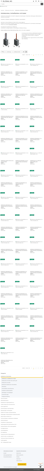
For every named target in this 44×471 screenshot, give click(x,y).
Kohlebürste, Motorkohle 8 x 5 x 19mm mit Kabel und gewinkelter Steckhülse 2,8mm (36, 250)
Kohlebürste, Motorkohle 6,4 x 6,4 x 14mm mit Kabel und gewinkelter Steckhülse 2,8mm (36, 95)
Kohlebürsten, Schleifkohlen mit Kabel (9, 378)
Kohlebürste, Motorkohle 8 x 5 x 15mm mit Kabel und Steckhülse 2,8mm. (36, 183)
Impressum (18, 458)
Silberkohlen (4, 386)
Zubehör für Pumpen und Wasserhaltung (8, 412)
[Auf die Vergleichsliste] (9, 60)
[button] (33, 1)
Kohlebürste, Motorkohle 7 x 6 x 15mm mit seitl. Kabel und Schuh (36, 117)
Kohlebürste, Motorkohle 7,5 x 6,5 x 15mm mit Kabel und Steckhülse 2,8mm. (22, 161)
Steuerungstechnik (4, 406)
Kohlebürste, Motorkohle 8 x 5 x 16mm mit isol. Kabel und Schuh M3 (21, 205)
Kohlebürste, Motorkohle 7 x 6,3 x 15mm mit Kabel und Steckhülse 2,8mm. (21, 139)
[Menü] (42, 463)
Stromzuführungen (5, 394)
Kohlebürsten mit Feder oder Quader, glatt (9, 380)
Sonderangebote (4, 440)
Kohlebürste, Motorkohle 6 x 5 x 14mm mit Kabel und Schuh (6, 95)
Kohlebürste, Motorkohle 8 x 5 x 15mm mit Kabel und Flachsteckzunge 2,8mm (21, 183)
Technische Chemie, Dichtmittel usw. (7, 438)
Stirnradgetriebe (4, 432)
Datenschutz (18, 453)
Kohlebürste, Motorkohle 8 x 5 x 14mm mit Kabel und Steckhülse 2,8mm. (7, 183)
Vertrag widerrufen (22, 464)
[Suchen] (42, 4)
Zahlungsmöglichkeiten (8, 455)
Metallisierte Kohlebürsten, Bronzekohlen (9, 384)
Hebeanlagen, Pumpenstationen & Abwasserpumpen (10, 414)
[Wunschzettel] (36, 1)
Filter (3, 51)
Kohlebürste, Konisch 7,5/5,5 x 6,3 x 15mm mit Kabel (7, 161)
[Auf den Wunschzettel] (12, 60)
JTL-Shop (38, 469)
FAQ (22, 22)
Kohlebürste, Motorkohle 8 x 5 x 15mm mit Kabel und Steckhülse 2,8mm (7, 205)
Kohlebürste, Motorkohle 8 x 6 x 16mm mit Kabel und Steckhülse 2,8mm (36, 272)
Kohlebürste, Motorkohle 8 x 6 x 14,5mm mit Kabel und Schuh (21, 272)
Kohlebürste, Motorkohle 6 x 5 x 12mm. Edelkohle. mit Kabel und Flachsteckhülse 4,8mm (36, 72)
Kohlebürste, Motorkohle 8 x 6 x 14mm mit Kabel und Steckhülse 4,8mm (7, 272)
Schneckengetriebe (4, 430)
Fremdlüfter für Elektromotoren (6, 422)
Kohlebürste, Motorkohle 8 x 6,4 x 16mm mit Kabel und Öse (7, 339)
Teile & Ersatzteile (4, 398)
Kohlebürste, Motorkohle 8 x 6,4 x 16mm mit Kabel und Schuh (36, 339)
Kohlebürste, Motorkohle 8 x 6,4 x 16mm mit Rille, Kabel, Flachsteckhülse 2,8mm (21, 339)
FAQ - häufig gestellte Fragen (6, 442)
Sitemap (17, 456)
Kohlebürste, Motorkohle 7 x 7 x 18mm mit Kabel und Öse (36, 139)
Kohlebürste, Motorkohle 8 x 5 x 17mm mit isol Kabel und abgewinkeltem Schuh (21, 228)
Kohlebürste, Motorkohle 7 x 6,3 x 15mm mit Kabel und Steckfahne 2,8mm (7, 139)
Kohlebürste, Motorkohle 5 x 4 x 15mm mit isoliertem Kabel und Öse (6, 72)
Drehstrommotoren (4, 420)
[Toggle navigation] (1, 0)
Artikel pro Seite (17, 51)
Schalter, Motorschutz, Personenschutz (8, 404)
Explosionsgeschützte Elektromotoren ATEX (8, 424)
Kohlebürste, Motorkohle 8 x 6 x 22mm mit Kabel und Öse (36, 294)
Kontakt (5, 453)
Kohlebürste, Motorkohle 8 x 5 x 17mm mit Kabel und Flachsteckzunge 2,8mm (36, 228)
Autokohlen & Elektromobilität (7, 390)
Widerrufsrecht (19, 460)
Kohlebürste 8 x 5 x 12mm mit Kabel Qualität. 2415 (35, 161)
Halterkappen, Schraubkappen (7, 392)
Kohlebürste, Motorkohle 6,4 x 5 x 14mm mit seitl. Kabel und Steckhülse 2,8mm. (21, 95)
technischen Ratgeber (13, 24)
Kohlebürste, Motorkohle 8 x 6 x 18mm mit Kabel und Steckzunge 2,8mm (21, 294)
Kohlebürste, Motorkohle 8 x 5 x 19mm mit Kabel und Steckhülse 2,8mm (21, 250)
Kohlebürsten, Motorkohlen (6, 376)
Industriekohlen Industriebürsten (8, 388)
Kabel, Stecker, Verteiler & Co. (6, 416)
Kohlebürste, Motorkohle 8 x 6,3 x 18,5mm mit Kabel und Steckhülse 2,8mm (36, 316)
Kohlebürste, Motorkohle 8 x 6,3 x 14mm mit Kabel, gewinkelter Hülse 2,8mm (7, 316)
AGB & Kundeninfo (19, 455)
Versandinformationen (8, 456)
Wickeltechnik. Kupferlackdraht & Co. (7, 402)
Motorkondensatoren (4, 400)
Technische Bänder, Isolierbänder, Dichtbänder (9, 418)
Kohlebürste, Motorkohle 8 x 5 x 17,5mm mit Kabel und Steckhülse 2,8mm (7, 250)
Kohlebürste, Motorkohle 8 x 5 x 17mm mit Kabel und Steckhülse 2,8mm (36, 205)
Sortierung (9, 51)
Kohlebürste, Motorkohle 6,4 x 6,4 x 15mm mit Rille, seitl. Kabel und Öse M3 (7, 117)
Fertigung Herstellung (6, 396)
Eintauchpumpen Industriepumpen (7, 408)
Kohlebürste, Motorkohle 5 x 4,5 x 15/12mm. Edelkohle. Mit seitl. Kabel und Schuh (21, 72)
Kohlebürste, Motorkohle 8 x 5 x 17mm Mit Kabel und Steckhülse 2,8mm (7, 228)
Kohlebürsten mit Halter (6, 382)
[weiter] (42, 55)
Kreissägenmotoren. (4, 428)
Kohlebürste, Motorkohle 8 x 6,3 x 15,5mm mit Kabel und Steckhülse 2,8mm (22, 316)
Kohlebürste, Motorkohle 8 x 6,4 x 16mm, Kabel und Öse (7, 361)
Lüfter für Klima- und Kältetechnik (7, 436)
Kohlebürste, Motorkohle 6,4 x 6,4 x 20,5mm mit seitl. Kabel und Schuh (22, 117)
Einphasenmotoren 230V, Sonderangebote (8, 426)
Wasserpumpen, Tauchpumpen (6, 410)
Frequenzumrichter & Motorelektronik (7, 434)
